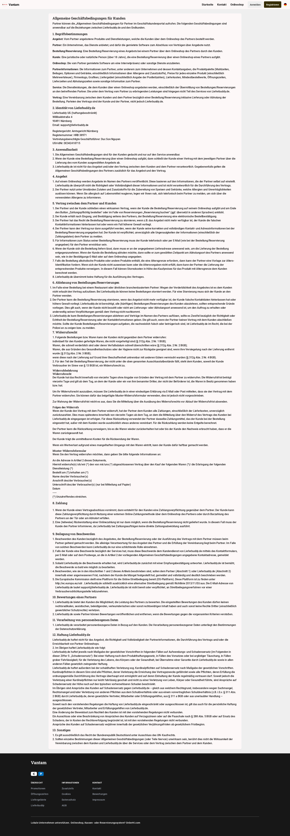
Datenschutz (69, 799)
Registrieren (272, 4)
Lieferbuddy (37, 805)
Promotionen (38, 788)
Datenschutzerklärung (73, 629)
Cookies (66, 794)
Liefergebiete (38, 799)
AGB (64, 805)
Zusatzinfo (68, 788)
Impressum (98, 799)
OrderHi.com (133, 822)
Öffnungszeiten (39, 794)
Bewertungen (99, 794)
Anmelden (255, 4)
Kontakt (96, 788)
